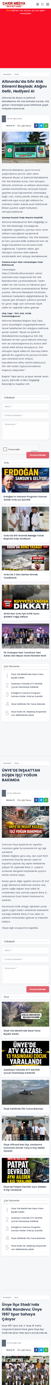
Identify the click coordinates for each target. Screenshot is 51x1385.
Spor (16, 1297)
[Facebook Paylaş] (36, 125)
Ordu (16, 74)
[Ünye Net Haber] (14, 4)
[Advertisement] (25, 42)
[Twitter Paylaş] (41, 125)
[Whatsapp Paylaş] (46, 125)
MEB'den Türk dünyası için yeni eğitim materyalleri (25, 12)
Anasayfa (7, 74)
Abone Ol (10, 125)
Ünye (16, 763)
